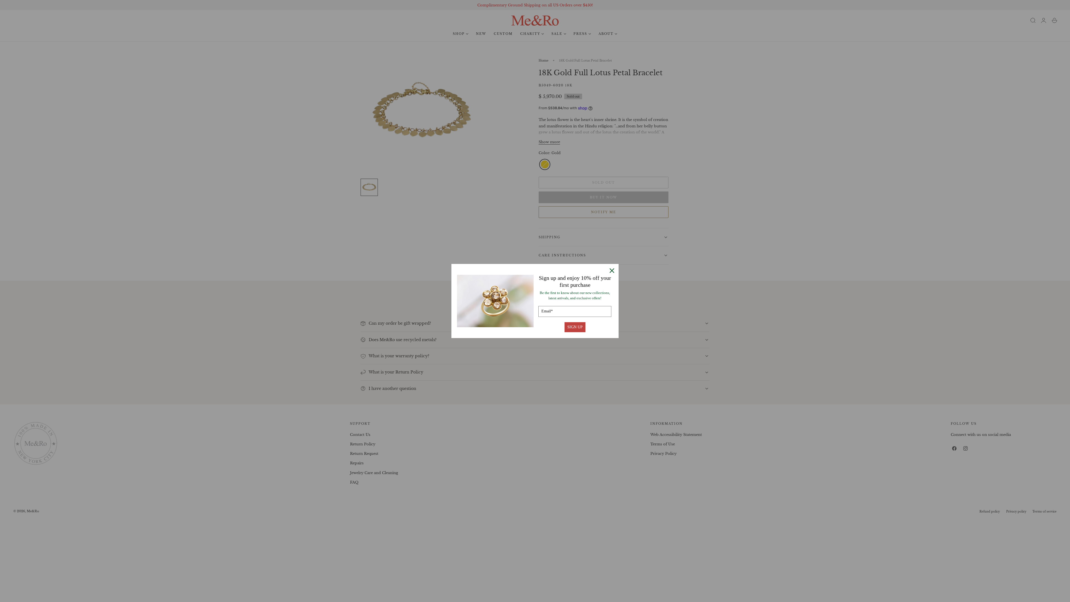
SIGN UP (575, 327)
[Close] (612, 270)
